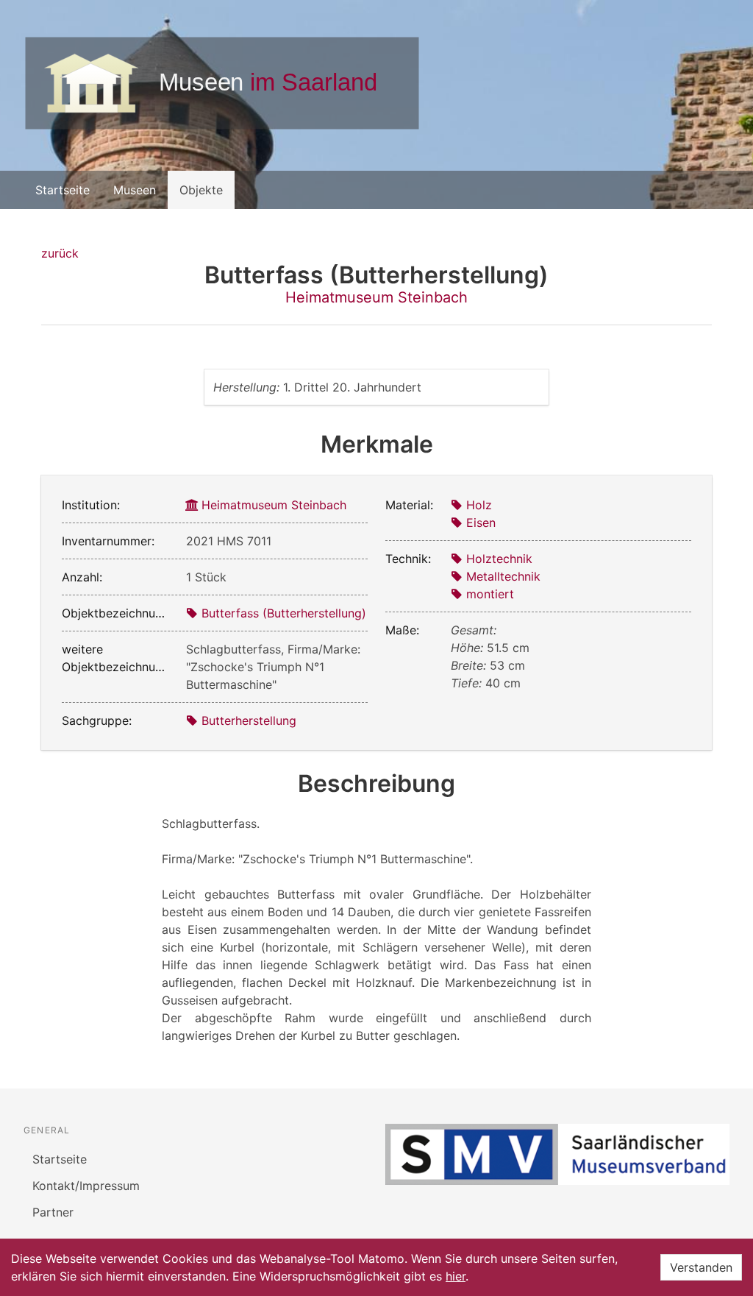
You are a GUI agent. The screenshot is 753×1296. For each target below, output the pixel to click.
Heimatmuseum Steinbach (376, 297)
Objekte (201, 190)
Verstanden (701, 1267)
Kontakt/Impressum (86, 1185)
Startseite (62, 190)
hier (455, 1276)
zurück (60, 253)
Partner (53, 1212)
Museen (134, 190)
